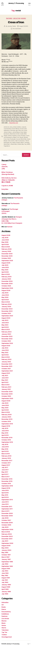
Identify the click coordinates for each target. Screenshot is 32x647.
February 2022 (6, 359)
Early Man (5, 189)
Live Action (17, 18)
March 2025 (6, 274)
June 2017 (5, 470)
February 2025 (6, 276)
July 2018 (5, 444)
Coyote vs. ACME (7, 185)
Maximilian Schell (14, 134)
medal (21, 134)
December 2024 (7, 281)
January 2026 (6, 251)
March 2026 (6, 247)
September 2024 (7, 288)
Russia (21, 137)
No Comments (17, 28)
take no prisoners (20, 140)
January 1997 (6, 559)
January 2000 (6, 550)
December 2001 (7, 538)
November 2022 (7, 339)
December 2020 (7, 391)
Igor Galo (18, 130)
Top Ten (4, 632)
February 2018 (6, 456)
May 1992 (5, 575)
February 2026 (6, 249)
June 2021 (5, 378)
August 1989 (6, 587)
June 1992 (5, 573)
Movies (23, 18)
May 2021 (5, 380)
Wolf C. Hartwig (25, 142)
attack (15, 127)
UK (11, 142)
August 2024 (6, 290)
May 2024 (5, 297)
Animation (5, 602)
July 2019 (5, 428)
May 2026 (5, 242)
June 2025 (5, 267)
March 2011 (5, 511)
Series (4, 625)
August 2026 (6, 235)
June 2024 (5, 295)
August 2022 (6, 345)
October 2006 (6, 525)
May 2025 (5, 270)
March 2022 (6, 357)
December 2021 (7, 364)
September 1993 (7, 566)
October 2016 (6, 483)
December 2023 (7, 309)
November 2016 (7, 481)
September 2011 (7, 509)
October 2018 (6, 440)
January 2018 (6, 458)
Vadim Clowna (16, 142)
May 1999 (5, 552)
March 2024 (6, 302)
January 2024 (6, 306)
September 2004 (7, 529)
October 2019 (6, 421)
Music (4, 623)
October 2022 (6, 341)
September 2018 (7, 442)
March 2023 (6, 329)
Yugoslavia (7, 146)
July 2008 (5, 518)
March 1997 (5, 557)
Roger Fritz (16, 137)
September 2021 (7, 371)
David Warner (15, 128)
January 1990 (6, 584)
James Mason (16, 132)
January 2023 (6, 334)
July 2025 (5, 265)
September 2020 (7, 398)
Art (3, 605)
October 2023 (6, 313)
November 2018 (7, 437)
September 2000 (7, 543)
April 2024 (5, 299)
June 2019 (5, 430)
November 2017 (7, 460)
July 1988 (5, 594)
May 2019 (5, 433)
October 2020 (6, 396)
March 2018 (6, 453)
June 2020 (5, 405)
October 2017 (6, 463)
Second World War (21, 139)
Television (5, 630)
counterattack (8, 128)
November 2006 (7, 522)
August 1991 (6, 578)
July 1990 (5, 582)
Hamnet (9, 226)
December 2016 (7, 479)
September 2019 (7, 424)
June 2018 (5, 447)
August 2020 (6, 401)
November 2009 (7, 516)
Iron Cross (24, 130)
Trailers (4, 634)
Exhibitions (5, 614)
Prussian (23, 135)
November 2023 (7, 311)
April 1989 (5, 589)
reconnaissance (8, 137)
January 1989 (6, 591)
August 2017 (6, 465)
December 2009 (7, 513)
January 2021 (6, 389)
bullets (19, 127)
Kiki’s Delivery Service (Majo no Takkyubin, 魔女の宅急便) (9, 180)
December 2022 (7, 336)
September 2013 (7, 499)
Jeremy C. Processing (16, 3)
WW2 (28, 144)
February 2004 (7, 534)
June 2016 (5, 490)
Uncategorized (7, 637)
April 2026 (5, 244)
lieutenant (6, 134)
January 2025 (6, 279)
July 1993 (5, 571)
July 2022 (5, 348)
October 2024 (6, 286)
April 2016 (5, 493)
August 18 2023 (23, 26)
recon (27, 135)
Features (9, 18)
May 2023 (5, 325)
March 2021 (5, 384)
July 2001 (5, 541)
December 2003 (7, 536)
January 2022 (6, 362)
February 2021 (6, 387)
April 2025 (5, 272)
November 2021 (7, 366)
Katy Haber (24, 132)
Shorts (4, 628)
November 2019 (7, 419)
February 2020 (7, 414)
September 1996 (7, 561)
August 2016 (6, 488)
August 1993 (6, 568)
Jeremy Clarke (12, 26)
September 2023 (7, 316)
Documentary (6, 611)
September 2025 (7, 260)
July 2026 (5, 237)
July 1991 (5, 580)
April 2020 (5, 410)
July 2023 (5, 320)
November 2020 (7, 394)
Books (4, 607)
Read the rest (13, 123)
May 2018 (5, 449)
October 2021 (6, 368)
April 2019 (5, 435)
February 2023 (6, 332)
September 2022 (7, 343)
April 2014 (5, 497)
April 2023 (5, 327)
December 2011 (7, 506)
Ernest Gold (23, 128)
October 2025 (6, 258)
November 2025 (7, 256)
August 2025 (6, 263)
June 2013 (5, 502)
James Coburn (8, 132)
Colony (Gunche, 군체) (5, 166)
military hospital (12, 135)
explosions (6, 130)
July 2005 (5, 527)
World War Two (22, 144)
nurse (18, 135)
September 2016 (7, 486)
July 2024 (5, 293)
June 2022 (5, 350)
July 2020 (5, 403)
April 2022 (5, 355)
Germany (12, 130)
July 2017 (5, 467)
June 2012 (5, 504)
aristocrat (6, 127)
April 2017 (5, 474)
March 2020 (6, 412)
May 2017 (5, 472)
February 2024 (6, 304)
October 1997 (6, 555)
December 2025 (7, 253)
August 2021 (6, 373)
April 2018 (5, 451)
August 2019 (6, 426)
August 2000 (6, 545)
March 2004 (6, 532)
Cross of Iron (16, 22)
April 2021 (5, 382)
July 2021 (5, 375)
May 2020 (5, 407)
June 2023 (5, 322)
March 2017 (5, 476)
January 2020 (6, 417)
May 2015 (5, 495)
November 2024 (7, 283)
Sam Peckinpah (11, 139)
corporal (23, 127)
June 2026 (5, 240)
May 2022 (5, 352)
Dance (4, 609)
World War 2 (7, 144)
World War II (14, 144)
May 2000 (5, 548)
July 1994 (5, 564)
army (11, 127)
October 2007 (6, 520)
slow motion (11, 140)
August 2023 (6, 318)
